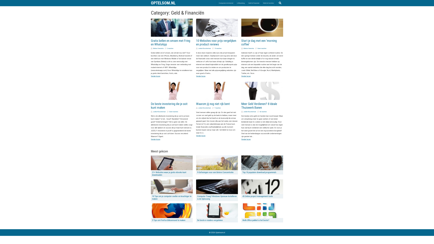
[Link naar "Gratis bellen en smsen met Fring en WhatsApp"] (172, 28)
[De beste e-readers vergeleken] (217, 210)
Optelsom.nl (163, 3)
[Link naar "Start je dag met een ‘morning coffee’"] (262, 28)
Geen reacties (261, 48)
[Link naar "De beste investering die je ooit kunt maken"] (172, 91)
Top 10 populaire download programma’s (259, 172)
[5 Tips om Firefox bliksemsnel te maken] (172, 211)
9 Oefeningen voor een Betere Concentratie (215, 172)
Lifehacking (241, 3)
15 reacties (218, 48)
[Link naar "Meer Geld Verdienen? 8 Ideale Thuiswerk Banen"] (262, 91)
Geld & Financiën (253, 3)
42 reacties (263, 112)
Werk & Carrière (268, 3)
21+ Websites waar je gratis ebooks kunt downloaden (169, 173)
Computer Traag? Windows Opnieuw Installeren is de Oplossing (217, 197)
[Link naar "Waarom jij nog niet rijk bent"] (217, 91)
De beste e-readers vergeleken (210, 220)
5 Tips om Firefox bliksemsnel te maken (168, 220)
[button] (280, 3)
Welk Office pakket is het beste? (255, 220)
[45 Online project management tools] (262, 187)
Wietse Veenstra (158, 48)
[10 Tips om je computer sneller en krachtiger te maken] (172, 187)
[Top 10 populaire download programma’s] (262, 163)
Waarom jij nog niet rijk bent (213, 104)
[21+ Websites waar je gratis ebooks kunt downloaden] (172, 163)
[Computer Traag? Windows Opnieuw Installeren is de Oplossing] (217, 187)
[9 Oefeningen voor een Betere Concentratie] (217, 163)
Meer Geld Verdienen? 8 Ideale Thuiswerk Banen (259, 105)
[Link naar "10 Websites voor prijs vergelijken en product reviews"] (217, 28)
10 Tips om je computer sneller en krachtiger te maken (171, 197)
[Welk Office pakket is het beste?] (262, 211)
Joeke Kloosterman (204, 48)
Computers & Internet (226, 3)
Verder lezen (155, 76)
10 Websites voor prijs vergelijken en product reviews (216, 42)
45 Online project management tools (257, 196)
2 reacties (170, 48)
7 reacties (217, 108)
